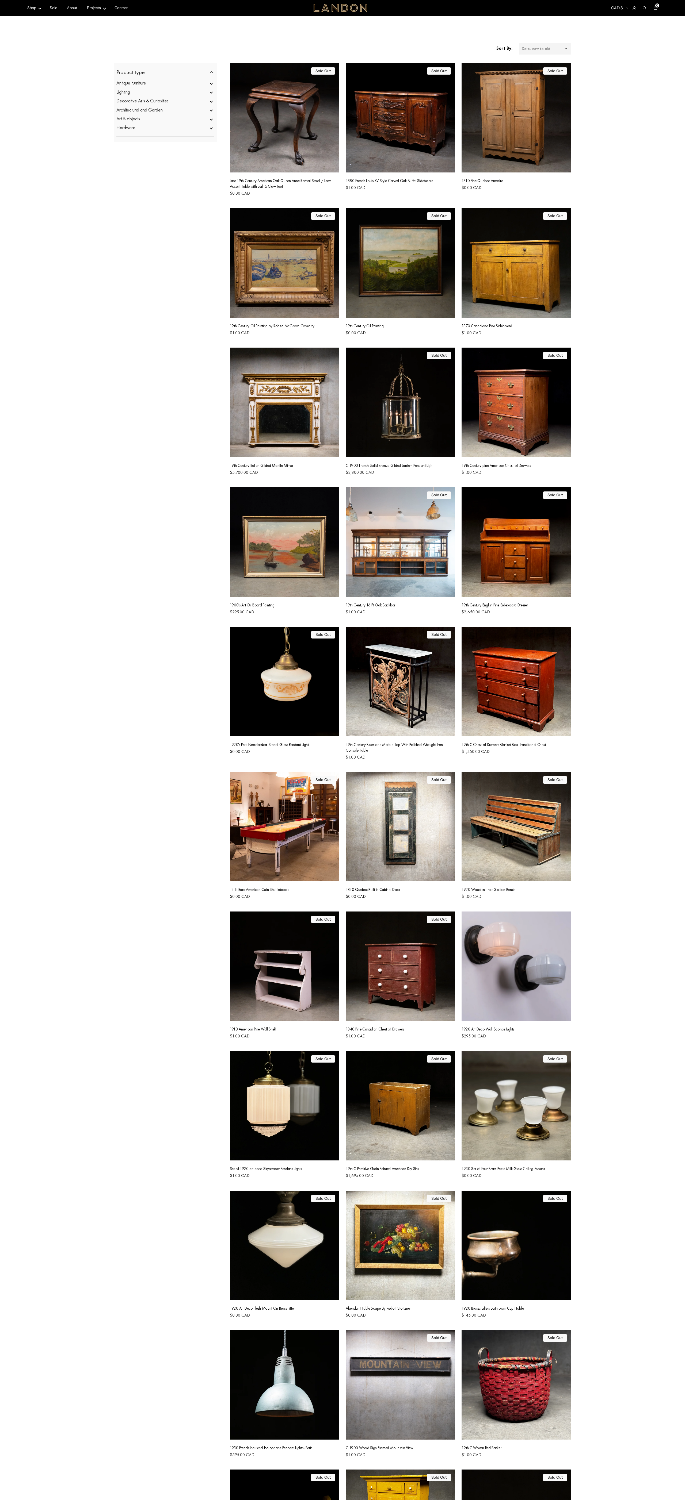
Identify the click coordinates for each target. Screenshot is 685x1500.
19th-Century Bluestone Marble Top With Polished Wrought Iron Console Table (394, 747)
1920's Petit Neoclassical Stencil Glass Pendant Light (269, 744)
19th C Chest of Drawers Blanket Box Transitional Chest (504, 744)
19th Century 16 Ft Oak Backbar (370, 604)
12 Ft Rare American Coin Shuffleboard (260, 889)
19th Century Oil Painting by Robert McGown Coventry (272, 325)
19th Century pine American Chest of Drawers (496, 465)
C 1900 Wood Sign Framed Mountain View (379, 1447)
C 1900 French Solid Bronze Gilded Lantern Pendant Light (389, 465)
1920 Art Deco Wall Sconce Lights (488, 1029)
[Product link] (284, 132)
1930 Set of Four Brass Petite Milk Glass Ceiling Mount (503, 1168)
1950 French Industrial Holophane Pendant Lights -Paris (271, 1447)
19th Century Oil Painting (365, 325)
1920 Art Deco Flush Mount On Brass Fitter (262, 1308)
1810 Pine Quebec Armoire (482, 180)
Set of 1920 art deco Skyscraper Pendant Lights (266, 1168)
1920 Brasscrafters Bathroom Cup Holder (493, 1308)
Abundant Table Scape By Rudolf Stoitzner (378, 1308)
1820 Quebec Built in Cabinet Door (373, 889)
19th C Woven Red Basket (481, 1447)
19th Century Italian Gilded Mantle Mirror (261, 465)
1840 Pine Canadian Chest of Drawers (375, 1029)
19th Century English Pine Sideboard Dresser (495, 604)
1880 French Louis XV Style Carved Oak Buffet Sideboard (389, 180)
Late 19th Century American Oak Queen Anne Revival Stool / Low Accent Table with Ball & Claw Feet (280, 183)
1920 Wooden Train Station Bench (488, 889)
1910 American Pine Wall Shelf (253, 1029)
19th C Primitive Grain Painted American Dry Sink (382, 1168)
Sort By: (504, 48)
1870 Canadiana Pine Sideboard (487, 325)
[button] (634, 8)
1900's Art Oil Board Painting (252, 604)
